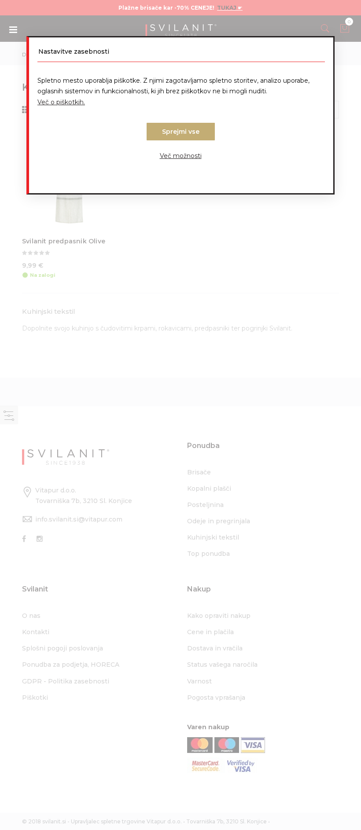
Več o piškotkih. (61, 102)
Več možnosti (181, 156)
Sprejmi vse (180, 132)
